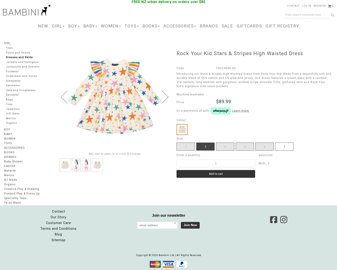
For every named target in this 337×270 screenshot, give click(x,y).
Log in (306, 6)
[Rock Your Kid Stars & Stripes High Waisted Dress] (65, 165)
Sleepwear (13, 80)
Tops (9, 47)
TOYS (130, 26)
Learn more (240, 110)
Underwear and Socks (21, 76)
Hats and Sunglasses (21, 90)
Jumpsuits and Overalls (23, 66)
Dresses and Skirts (19, 57)
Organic (11, 123)
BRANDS (209, 26)
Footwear (12, 71)
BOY (72, 26)
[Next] (165, 97)
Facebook (273, 220)
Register (320, 6)
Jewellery (13, 109)
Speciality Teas (15, 198)
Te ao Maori (12, 202)
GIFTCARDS (249, 26)
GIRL (57, 26)
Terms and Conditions (58, 228)
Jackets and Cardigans (22, 62)
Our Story (58, 217)
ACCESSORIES (178, 26)
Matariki (10, 170)
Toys (9, 104)
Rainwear (12, 94)
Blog (58, 234)
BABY (89, 26)
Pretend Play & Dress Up (22, 193)
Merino (11, 118)
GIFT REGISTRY (282, 26)
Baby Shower (13, 161)
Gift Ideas (13, 113)
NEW (43, 26)
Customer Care (58, 223)
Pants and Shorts (18, 52)
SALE (227, 26)
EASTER (10, 166)
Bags (9, 99)
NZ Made (10, 179)
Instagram (283, 220)
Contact (293, 6)
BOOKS (149, 26)
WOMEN (110, 26)
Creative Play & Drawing (21, 189)
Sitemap (59, 240)
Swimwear (13, 85)
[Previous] (64, 97)
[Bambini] (27, 10)
